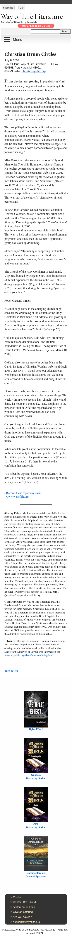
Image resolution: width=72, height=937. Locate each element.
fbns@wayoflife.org (34, 71)
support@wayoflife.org (26, 921)
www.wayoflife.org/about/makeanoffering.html (28, 655)
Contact (17, 897)
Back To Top (11, 670)
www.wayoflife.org (17, 496)
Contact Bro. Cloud (24, 902)
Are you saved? (22, 916)
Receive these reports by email (23, 493)
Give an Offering (23, 911)
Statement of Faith (24, 907)
